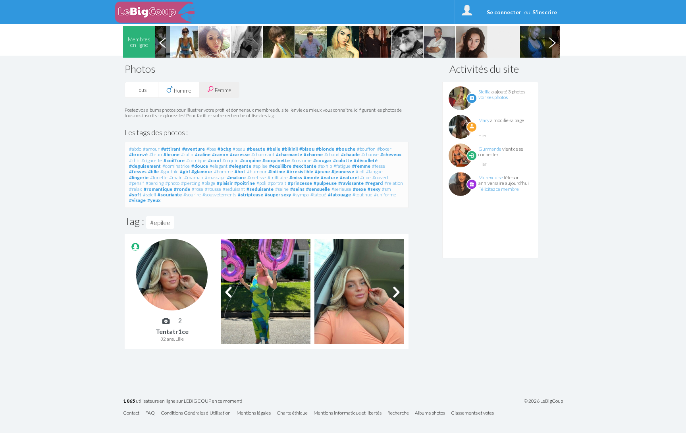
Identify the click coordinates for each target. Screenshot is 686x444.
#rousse (213, 189)
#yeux (153, 200)
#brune (171, 154)
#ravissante (351, 183)
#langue (374, 171)
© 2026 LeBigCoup (543, 401)
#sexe (359, 189)
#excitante (304, 166)
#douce (199, 166)
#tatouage (339, 195)
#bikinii (290, 149)
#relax (135, 189)
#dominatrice (176, 166)
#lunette (159, 177)
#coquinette (276, 160)
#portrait (277, 183)
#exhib (325, 166)
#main (176, 177)
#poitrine (244, 183)
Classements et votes (472, 413)
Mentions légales (254, 413)
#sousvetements (219, 195)
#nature (329, 177)
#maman (193, 177)
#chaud (331, 154)
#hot (240, 171)
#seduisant (234, 189)
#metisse (256, 177)
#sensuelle (318, 189)
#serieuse (341, 189)
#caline (202, 154)
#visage (137, 200)
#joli (360, 171)
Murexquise (490, 177)
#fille (153, 171)
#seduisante (260, 189)
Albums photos (430, 413)
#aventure (193, 149)
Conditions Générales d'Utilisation (196, 413)
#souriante (170, 195)
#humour (257, 171)
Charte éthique (292, 413)
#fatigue (342, 166)
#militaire (278, 177)
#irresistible (300, 171)
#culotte (342, 160)
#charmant (262, 154)
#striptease (250, 195)
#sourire (192, 195)
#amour (151, 149)
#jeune (322, 171)
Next (552, 42)
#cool (214, 160)
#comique (196, 160)
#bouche (345, 149)
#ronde (182, 189)
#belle (273, 149)
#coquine (250, 160)
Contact (131, 413)
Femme (222, 90)
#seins (297, 189)
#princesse (300, 183)
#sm (386, 189)
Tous (142, 90)
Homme (182, 90)
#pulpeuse (325, 183)
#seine (282, 189)
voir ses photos (493, 97)
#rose (197, 189)
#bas (211, 149)
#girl (185, 171)
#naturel (349, 177)
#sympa (301, 195)
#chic (134, 160)
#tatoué (318, 195)
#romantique (158, 189)
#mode (311, 177)
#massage (215, 177)
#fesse (378, 166)
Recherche (398, 413)
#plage (208, 183)
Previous (162, 42)
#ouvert (380, 177)
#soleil (149, 195)
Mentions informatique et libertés (348, 413)
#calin (187, 154)
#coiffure (174, 160)
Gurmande (489, 149)
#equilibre (280, 166)
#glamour (201, 171)
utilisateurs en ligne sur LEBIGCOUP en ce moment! (182, 401)
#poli (261, 183)
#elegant (218, 166)
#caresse (240, 154)
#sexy (374, 189)
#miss (295, 177)
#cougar (322, 160)
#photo (172, 183)
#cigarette (151, 160)
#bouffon (366, 149)
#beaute (256, 149)
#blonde (325, 149)
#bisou (306, 149)
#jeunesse (342, 171)
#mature (236, 177)
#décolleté (366, 160)
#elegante (240, 166)
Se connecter (504, 12)
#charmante (289, 154)
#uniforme (385, 195)
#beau (239, 149)
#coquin (230, 160)
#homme (223, 171)
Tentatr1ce (172, 331)
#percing (155, 183)
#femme (361, 166)
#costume (301, 160)
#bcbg (224, 149)
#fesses (137, 171)
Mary (483, 120)
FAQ (150, 413)
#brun (155, 154)
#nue (365, 177)
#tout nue (362, 195)
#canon (220, 154)
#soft (135, 195)
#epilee (260, 166)
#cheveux (390, 154)
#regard (374, 183)
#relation (393, 183)
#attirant (171, 149)
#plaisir (225, 183)
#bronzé (138, 154)
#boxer (384, 149)
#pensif (136, 183)
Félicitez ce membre (498, 189)
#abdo (135, 149)
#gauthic (169, 171)
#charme (313, 154)
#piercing (190, 183)
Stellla (484, 92)
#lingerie (138, 177)
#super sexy (278, 195)
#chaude (350, 154)
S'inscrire (544, 12)
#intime (276, 171)
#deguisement (145, 166)
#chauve (370, 154)
